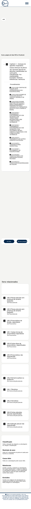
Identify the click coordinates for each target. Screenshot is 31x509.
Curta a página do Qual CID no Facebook (12, 55)
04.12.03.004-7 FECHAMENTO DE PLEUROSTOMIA (15, 150)
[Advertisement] (15, 37)
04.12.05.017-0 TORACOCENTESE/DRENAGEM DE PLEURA (18, 163)
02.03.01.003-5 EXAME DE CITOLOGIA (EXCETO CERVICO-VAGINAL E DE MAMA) (18, 96)
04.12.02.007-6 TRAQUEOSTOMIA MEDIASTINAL (15, 145)
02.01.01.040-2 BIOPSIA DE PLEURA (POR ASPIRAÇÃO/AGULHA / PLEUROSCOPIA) (18, 89)
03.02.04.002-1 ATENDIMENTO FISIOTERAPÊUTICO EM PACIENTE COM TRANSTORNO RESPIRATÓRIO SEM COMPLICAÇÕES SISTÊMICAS (17, 117)
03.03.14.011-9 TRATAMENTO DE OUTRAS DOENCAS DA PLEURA (18, 139)
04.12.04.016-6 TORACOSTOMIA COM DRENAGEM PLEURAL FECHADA (16, 156)
